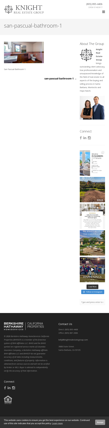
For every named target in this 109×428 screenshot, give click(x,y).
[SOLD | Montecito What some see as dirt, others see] (92, 189)
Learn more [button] (57, 423)
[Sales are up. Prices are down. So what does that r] (92, 163)
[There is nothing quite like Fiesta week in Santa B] (92, 269)
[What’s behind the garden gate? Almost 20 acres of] (92, 243)
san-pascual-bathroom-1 (60, 78)
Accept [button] (100, 422)
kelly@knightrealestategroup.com (73, 339)
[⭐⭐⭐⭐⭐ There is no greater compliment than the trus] (92, 216)
